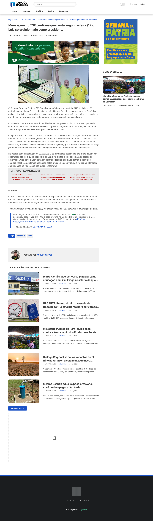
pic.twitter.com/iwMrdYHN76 (50, 221)
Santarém (26, 11)
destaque (21, 236)
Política (39, 11)
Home (14, 11)
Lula (21, 20)
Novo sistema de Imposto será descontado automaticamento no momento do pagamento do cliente (53, 177)
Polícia (51, 11)
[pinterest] (25, 242)
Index (142, 4)
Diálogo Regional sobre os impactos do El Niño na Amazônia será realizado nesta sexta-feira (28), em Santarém (68, 359)
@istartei (84, 510)
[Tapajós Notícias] (19, 6)
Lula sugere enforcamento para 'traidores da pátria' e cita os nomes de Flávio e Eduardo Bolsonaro (83, 177)
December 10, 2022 (42, 227)
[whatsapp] (20, 242)
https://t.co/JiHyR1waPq (24, 221)
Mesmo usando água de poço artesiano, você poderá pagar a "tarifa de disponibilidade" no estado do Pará (68, 385)
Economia (63, 11)
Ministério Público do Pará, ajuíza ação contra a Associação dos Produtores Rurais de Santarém (69, 330)
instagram (84, 501)
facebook (70, 501)
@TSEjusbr (81, 219)
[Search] (74, 4)
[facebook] (10, 242)
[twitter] (15, 242)
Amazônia (62, 364)
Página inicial (13, 20)
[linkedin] (29, 242)
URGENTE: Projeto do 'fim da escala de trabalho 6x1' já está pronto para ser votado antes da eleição (70, 305)
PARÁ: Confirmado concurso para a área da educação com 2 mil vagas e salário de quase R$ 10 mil (71, 278)
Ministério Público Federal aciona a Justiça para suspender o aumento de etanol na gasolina (22, 177)
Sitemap (133, 4)
